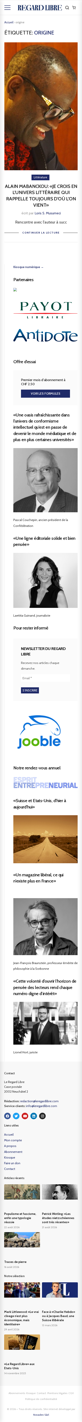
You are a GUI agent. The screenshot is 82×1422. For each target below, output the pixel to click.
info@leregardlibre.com (41, 1106)
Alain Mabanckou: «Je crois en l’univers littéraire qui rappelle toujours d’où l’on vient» (41, 195)
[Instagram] (42, 1116)
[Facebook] (7, 1116)
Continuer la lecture (41, 232)
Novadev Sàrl (41, 1414)
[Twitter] (16, 1116)
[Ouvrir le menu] (7, 7)
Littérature (40, 177)
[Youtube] (25, 1116)
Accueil (8, 22)
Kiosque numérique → (28, 267)
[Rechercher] (67, 8)
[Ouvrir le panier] (74, 7)
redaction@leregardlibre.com (39, 1101)
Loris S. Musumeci (48, 213)
